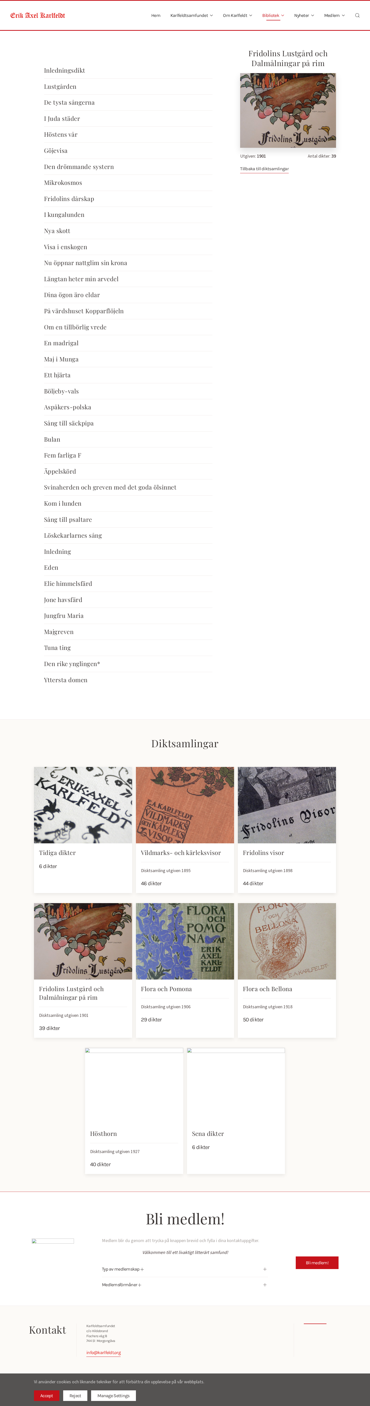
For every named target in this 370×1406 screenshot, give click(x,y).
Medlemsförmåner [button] (120, 1284)
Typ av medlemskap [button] (121, 1269)
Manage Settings (113, 1395)
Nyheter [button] (301, 15)
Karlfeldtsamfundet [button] (189, 15)
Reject (75, 1395)
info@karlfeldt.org (103, 1352)
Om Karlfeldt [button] (235, 15)
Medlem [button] (332, 15)
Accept (46, 1395)
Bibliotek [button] (270, 15)
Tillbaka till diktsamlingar (264, 168)
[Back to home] (37, 15)
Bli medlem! (317, 1263)
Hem (155, 15)
